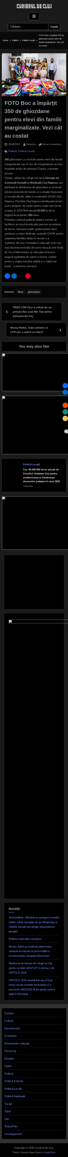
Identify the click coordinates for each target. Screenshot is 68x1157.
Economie (11, 1035)
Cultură (9, 1020)
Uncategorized (13, 1134)
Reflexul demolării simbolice (25, 938)
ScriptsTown (49, 1152)
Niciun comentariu (51, 145)
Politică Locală (26, 151)
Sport (8, 1111)
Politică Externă (14, 1081)
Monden (9, 1058)
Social (8, 1103)
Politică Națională (15, 1096)
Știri (7, 1118)
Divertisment (12, 1028)
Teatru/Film (11, 1126)
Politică (13, 151)
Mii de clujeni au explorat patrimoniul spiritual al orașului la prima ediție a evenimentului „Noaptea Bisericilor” (30, 951)
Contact (9, 1013)
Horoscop (10, 1050)
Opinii (8, 1066)
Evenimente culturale (17, 1043)
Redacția (31, 144)
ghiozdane (34, 291)
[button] (7, 276)
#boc (20, 291)
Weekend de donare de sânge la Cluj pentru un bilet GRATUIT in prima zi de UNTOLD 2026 (31, 968)
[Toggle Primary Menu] (34, 16)
